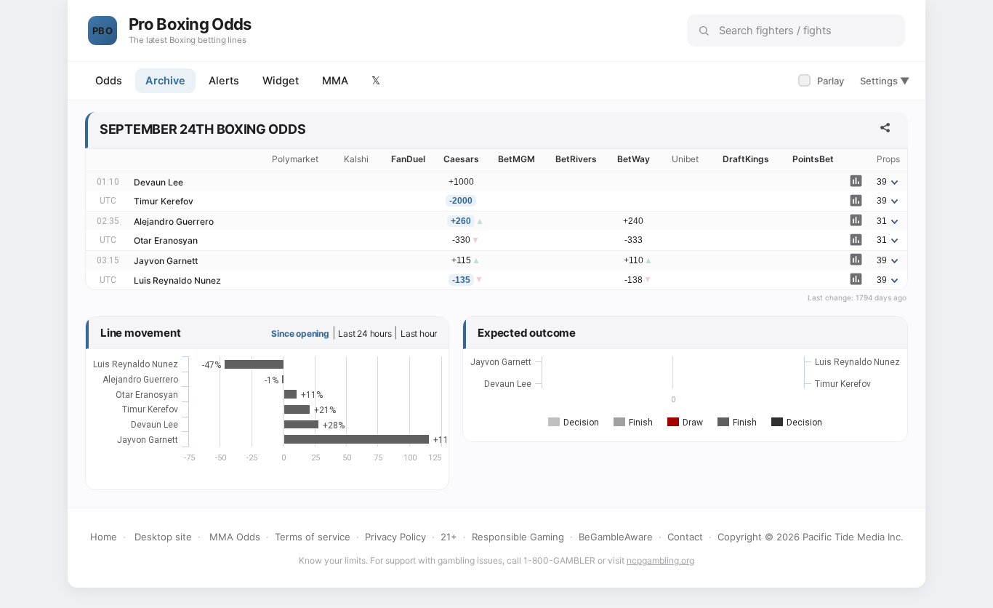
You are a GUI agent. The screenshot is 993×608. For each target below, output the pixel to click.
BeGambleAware (616, 537)
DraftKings (746, 158)
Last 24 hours (364, 333)
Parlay (822, 81)
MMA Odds (234, 537)
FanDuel (408, 158)
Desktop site (163, 537)
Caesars (461, 158)
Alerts (224, 80)
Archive (165, 80)
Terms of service (312, 537)
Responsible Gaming (518, 537)
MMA (335, 80)
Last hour (419, 333)
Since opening (300, 333)
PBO (102, 30)
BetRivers (576, 158)
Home (103, 537)
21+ (449, 537)
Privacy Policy (395, 537)
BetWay (633, 158)
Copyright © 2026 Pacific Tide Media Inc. (810, 537)
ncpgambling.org (660, 560)
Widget (280, 80)
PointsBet (813, 158)
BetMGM (516, 158)
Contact (685, 537)
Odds (108, 80)
